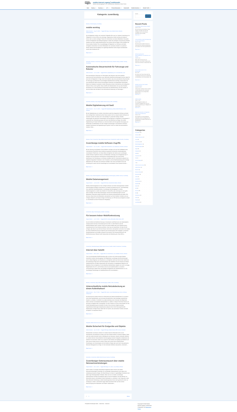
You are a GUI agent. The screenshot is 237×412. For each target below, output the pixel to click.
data (107, 182)
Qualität (121, 61)
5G (106, 72)
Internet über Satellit (95, 250)
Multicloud (117, 146)
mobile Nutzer (138, 167)
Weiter (128, 396)
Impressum (107, 403)
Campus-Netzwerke (139, 137)
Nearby (93, 8)
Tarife (112, 282)
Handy (109, 219)
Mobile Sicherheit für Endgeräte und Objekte (106, 326)
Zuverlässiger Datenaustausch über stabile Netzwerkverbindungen (105, 362)
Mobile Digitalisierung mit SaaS (100, 105)
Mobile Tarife (146, 8)
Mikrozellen (113, 219)
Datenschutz (101, 403)
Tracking (125, 61)
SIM (105, 322)
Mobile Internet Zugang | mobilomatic (106, 2)
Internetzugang (93, 23)
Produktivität (113, 139)
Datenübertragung (105, 175)
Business (100, 8)
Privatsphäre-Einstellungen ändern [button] (91, 403)
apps (108, 31)
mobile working (93, 27)
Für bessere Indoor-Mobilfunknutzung (103, 215)
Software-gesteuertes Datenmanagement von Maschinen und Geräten (142, 55)
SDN (111, 101)
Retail (117, 219)
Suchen (136, 13)
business (88, 23)
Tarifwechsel (88, 293)
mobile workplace (119, 108)
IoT (107, 8)
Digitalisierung (111, 72)
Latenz (107, 292)
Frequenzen (137, 155)
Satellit (114, 246)
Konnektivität (119, 72)
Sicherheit (121, 146)
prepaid (136, 178)
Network (137, 169)
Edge (102, 61)
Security (121, 139)
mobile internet (115, 31)
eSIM (99, 282)
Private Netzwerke (116, 8)
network (120, 31)
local (124, 72)
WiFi (123, 219)
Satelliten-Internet (119, 253)
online (136, 176)
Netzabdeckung (115, 292)
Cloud (110, 31)
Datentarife (126, 8)
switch (120, 219)
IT (135, 162)
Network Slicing (116, 61)
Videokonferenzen (89, 32)
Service (121, 292)
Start (88, 8)
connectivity (97, 61)
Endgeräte (88, 322)
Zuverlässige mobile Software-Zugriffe (103, 143)
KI (116, 72)
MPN (117, 329)
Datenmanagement (97, 175)
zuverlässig (99, 23)
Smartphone (118, 246)
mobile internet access (108, 61)
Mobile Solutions (135, 8)
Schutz (119, 329)
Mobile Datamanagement (97, 179)
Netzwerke (137, 174)
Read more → (89, 52)
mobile (114, 108)
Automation (88, 61)
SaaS (125, 108)
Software (88, 110)
